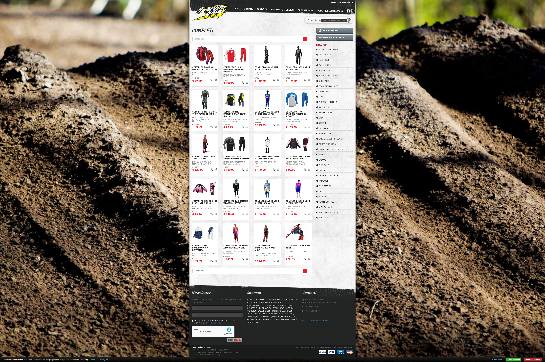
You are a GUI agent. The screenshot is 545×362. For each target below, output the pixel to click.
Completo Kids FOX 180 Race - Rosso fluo (298, 157)
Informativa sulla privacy (343, 347)
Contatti (262, 9)
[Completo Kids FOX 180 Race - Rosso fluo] (298, 144)
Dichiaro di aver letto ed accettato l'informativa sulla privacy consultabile (215, 321)
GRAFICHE (323, 170)
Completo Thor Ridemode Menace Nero (236, 157)
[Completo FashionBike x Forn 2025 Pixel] (298, 188)
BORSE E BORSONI (327, 144)
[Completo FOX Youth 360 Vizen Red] (205, 144)
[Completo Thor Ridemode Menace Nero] (236, 144)
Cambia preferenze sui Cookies (315, 320)
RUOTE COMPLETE (327, 201)
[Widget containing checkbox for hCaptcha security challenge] (213, 331)
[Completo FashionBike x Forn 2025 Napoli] (267, 99)
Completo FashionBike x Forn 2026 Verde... (235, 202)
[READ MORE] (214, 80)
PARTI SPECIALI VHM (328, 212)
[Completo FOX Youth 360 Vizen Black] (267, 55)
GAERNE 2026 (325, 65)
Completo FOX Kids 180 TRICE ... (298, 246)
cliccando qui (216, 323)
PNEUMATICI (324, 186)
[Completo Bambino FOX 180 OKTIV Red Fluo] (205, 55)
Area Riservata (329, 30)
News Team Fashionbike (342, 2)
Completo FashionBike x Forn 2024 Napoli (267, 202)
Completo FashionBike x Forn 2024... (298, 68)
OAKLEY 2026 (324, 54)
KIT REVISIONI (325, 207)
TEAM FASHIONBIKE (328, 86)
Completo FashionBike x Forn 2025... (265, 118)
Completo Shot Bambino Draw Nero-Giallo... (235, 113)
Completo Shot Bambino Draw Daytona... (201, 247)
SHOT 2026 (323, 81)
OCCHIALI (323, 128)
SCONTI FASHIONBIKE (329, 49)
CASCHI (322, 117)
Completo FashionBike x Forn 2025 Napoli (267, 112)
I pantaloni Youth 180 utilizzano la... (202, 74)
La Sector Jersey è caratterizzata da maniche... (200, 119)
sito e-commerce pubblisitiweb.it (206, 354)
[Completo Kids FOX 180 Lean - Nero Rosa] (205, 188)
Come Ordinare (305, 10)
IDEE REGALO (324, 107)
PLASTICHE (323, 165)
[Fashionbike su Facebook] (348, 11)
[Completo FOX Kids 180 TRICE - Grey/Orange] (298, 233)
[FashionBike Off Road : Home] (210, 12)
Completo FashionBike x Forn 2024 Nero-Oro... (296, 74)
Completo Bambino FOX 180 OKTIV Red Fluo (204, 68)
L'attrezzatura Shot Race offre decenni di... (235, 120)
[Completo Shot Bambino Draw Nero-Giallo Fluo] (236, 99)
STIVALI (322, 123)
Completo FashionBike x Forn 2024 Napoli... (265, 207)
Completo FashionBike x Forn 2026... (265, 163)
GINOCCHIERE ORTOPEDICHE (332, 149)
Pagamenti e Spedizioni (282, 9)
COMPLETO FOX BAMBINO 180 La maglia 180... (265, 254)
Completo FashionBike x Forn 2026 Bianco (267, 157)
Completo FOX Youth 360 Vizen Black (266, 68)
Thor (321, 96)
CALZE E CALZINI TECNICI (330, 138)
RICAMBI (322, 196)
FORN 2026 (323, 60)
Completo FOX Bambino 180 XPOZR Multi (265, 247)
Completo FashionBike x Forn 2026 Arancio (235, 246)
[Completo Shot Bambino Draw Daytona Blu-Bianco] (205, 233)
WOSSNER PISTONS (327, 102)
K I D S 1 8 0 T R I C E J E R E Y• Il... (297, 252)
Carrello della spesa (332, 37)
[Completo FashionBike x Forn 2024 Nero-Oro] (298, 55)
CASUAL (322, 159)
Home (237, 8)
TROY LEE (323, 91)
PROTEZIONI (324, 133)
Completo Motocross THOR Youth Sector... (204, 112)
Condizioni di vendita (304, 347)
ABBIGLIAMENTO (326, 112)
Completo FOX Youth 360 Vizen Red (203, 157)
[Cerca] (349, 20)
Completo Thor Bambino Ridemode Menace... (233, 69)
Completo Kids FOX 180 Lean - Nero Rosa (204, 202)
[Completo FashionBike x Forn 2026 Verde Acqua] (236, 188)
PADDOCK (323, 180)
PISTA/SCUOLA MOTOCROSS (330, 11)
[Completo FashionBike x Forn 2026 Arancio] (236, 233)
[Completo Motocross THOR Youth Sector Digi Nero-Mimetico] (205, 99)
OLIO (320, 191)
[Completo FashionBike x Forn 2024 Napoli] (267, 188)
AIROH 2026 (324, 70)
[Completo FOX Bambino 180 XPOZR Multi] (267, 233)
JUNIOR (322, 154)
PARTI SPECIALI (325, 217)
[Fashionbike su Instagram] (351, 11)
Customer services (323, 347)
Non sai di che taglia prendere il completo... (265, 74)
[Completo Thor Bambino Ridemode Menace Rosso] (236, 55)
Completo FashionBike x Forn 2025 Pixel (298, 202)
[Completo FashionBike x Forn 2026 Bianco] (267, 144)
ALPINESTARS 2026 (327, 75)
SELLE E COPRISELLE (328, 175)
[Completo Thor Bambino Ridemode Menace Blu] (298, 99)
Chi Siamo (248, 8)
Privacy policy (105, 360)
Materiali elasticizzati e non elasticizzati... (234, 76)
